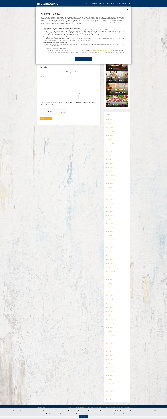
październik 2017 (110, 271)
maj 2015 (108, 387)
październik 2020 (110, 127)
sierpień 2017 (109, 279)
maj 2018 (108, 243)
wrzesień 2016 (110, 323)
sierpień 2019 (109, 183)
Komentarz (43, 76)
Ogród (118, 3)
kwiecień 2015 (109, 391)
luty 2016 (108, 351)
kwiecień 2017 (109, 295)
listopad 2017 (109, 267)
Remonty (101, 3)
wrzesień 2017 (110, 275)
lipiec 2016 (109, 331)
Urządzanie (93, 3)
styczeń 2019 (109, 211)
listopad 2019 (109, 171)
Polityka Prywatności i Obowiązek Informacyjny (111, 407)
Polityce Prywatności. (138, 413)
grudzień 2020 (109, 119)
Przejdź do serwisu (83, 59)
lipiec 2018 (109, 235)
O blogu (86, 3)
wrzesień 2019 (110, 179)
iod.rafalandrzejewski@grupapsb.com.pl (100, 50)
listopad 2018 (109, 219)
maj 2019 (108, 195)
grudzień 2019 (109, 167)
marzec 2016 (109, 347)
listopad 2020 (109, 123)
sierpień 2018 (109, 231)
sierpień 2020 (109, 135)
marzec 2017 (109, 299)
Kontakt (124, 3)
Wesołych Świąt (112, 104)
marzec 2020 (109, 155)
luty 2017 (108, 303)
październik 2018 (110, 223)
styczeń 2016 (109, 355)
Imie (41, 94)
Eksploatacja (110, 3)
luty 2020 (108, 159)
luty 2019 (108, 207)
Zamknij (83, 416)
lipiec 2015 (109, 379)
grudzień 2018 (109, 215)
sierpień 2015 (109, 375)
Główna (70, 407)
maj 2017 (108, 291)
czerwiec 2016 (110, 335)
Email (61, 94)
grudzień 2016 (109, 311)
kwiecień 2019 (109, 199)
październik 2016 (110, 319)
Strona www (82, 94)
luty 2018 (108, 255)
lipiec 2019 (109, 187)
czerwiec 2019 (110, 191)
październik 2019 (110, 175)
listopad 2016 (109, 315)
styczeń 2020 (109, 163)
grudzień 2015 (109, 359)
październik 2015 (110, 367)
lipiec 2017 (109, 283)
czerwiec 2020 (110, 143)
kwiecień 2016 (109, 343)
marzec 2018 (109, 251)
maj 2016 (108, 339)
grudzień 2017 (109, 263)
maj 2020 (108, 147)
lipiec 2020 (109, 139)
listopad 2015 (109, 363)
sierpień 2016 (109, 327)
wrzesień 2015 (110, 371)
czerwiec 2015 (110, 383)
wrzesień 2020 (110, 131)
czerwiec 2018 (110, 239)
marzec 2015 (109, 395)
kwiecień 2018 (109, 247)
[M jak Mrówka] (47, 4)
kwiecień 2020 (109, 151)
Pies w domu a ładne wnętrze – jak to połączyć (115, 78)
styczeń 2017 (109, 307)
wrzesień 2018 (110, 227)
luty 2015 (108, 399)
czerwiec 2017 (110, 287)
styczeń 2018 (109, 259)
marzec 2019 (109, 203)
